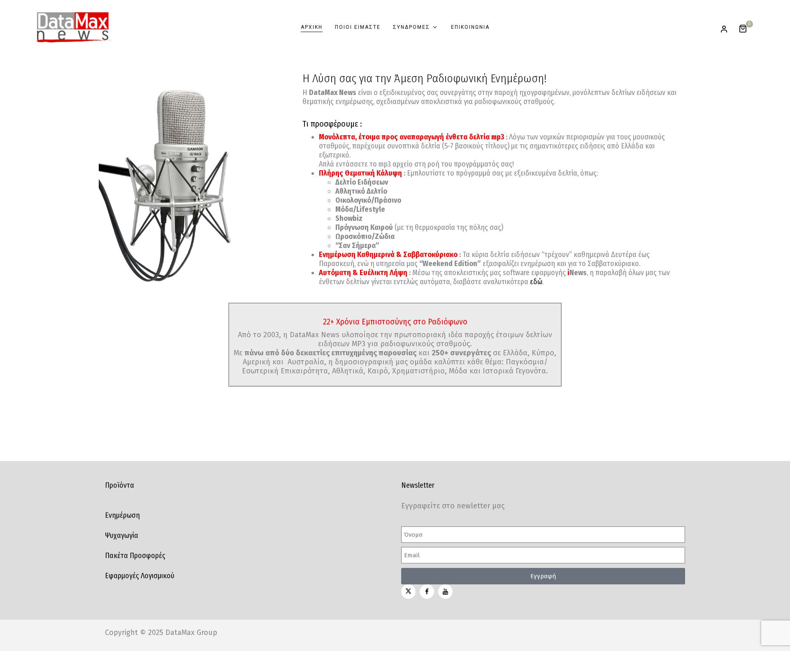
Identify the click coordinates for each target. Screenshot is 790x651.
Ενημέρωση (122, 515)
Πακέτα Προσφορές (135, 555)
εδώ (536, 281)
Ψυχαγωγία (121, 535)
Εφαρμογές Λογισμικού (139, 575)
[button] (746, 27)
